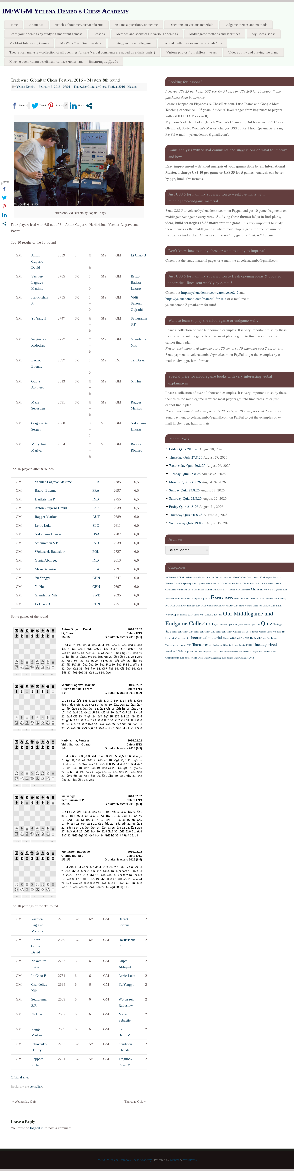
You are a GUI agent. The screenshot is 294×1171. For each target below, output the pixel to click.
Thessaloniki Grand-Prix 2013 (236, 638)
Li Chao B (138, 255)
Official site (19, 1077)
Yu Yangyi (38, 318)
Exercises (222, 597)
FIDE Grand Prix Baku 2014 (247, 598)
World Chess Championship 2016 (212, 657)
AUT (96, 517)
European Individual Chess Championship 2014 (187, 598)
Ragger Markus (46, 517)
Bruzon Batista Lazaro (136, 282)
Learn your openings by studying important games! (45, 34)
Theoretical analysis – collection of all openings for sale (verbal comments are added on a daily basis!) (82, 52)
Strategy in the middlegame (132, 43)
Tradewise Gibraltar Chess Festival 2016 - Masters (105, 87)
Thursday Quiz (135, 1101)
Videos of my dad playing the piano (253, 52)
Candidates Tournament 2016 (179, 589)
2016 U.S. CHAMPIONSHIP (268, 583)
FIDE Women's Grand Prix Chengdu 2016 (257, 605)
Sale (168, 631)
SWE (96, 595)
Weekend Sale (174, 651)
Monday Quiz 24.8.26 (185, 481)
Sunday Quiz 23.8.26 (184, 490)
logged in (37, 1128)
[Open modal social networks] (89, 105)
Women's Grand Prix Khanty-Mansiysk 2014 (243, 651)
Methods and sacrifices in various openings (147, 34)
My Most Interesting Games (29, 43)
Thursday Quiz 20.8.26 (185, 514)
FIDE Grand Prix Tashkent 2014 (185, 605)
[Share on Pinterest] (54, 105)
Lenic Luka (43, 525)
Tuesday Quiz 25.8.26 (185, 473)
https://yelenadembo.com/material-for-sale (195, 298)
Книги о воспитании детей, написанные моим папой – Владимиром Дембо (63, 62)
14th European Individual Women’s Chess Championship (235, 577)
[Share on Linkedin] (77, 105)
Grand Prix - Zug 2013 (203, 614)
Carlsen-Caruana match (239, 589)
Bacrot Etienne (45, 490)
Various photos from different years (191, 52)
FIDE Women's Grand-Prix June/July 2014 (219, 605)
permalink (36, 1086)
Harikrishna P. (45, 499)
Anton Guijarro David (37, 261)
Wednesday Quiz (24, 1101)
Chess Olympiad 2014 (277, 589)
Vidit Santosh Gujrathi (137, 303)
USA (96, 534)
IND (95, 499)
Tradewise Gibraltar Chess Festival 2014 (232, 645)
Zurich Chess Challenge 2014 (240, 657)
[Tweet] (38, 105)
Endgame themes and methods (246, 25)
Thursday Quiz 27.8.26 (185, 457)
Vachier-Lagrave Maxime (37, 282)
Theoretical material (205, 637)
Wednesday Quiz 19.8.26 (187, 522)
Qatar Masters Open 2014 (225, 624)
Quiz (266, 623)
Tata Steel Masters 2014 (182, 631)
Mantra (174, 1160)
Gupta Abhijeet (46, 560)
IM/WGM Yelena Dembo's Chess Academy (65, 11)
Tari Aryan (138, 360)
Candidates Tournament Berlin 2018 (211, 589)
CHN (96, 578)
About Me (36, 25)
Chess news (259, 589)
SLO (95, 525)
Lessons (99, 34)
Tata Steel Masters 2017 (204, 631)
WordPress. (190, 1160)
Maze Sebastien (46, 569)
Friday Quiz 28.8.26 (183, 449)
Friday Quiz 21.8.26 (183, 506)
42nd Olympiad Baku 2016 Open (206, 583)
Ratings (277, 624)
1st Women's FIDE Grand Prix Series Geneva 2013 (187, 577)
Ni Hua (136, 381)
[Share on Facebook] (18, 105)
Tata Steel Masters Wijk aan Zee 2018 (233, 631)
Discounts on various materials (191, 25)
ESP (95, 508)
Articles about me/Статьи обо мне (79, 25)
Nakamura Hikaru (48, 534)
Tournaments (201, 644)
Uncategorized (265, 644)
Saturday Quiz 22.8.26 (185, 498)
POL (95, 552)
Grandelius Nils (46, 595)
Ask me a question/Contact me (136, 25)
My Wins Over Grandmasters (80, 43)
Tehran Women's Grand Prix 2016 (266, 631)
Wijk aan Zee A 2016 (213, 651)
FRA (95, 482)
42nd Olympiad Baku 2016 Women (237, 583)
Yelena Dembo (25, 87)
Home (13, 25)
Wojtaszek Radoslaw (50, 552)
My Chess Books (264, 34)
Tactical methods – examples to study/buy (192, 43)
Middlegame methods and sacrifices (214, 34)
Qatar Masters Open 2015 (249, 624)
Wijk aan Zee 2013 (193, 651)
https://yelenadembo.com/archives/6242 (209, 292)
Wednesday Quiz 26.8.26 (187, 465)
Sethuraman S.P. (47, 543)
